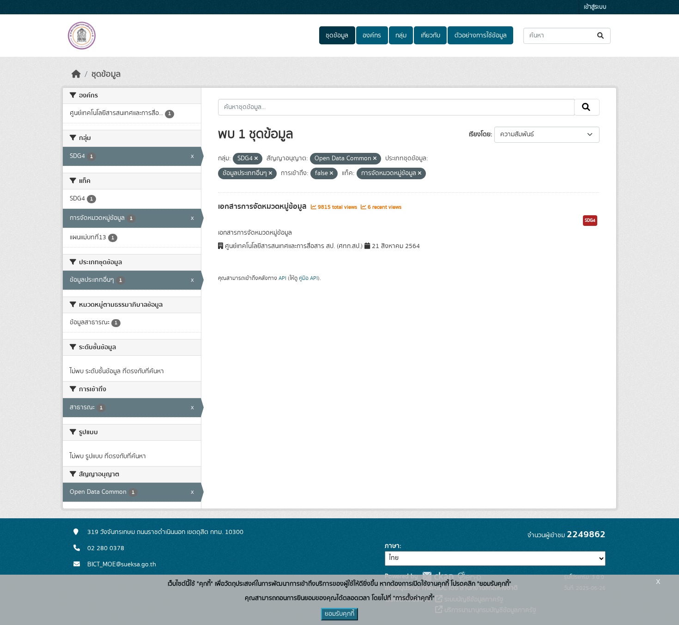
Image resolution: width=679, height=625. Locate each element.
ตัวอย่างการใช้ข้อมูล (481, 35)
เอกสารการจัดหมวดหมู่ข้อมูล (263, 206)
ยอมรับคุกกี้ (339, 614)
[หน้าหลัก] (76, 74)
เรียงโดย (480, 134)
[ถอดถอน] (256, 159)
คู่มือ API (308, 278)
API (282, 278)
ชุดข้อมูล (337, 35)
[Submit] (601, 36)
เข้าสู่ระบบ (595, 7)
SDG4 (590, 220)
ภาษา (392, 546)
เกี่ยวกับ (430, 35)
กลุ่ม (400, 35)
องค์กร (372, 35)
